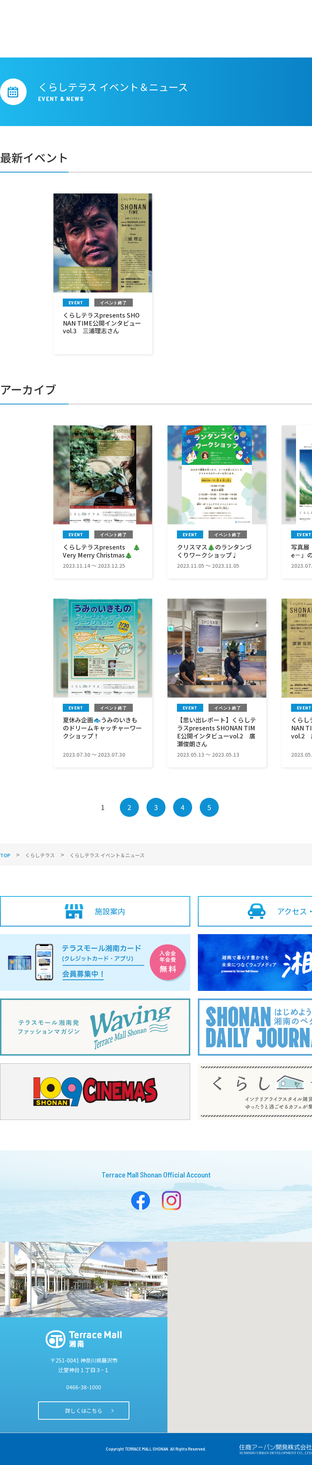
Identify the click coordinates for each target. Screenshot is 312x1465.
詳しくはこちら (83, 1410)
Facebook (140, 1200)
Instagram (171, 1200)
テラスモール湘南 (84, 1339)
